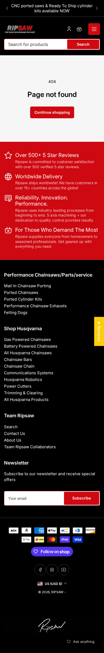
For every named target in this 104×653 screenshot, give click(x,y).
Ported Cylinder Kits (23, 299)
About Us (12, 440)
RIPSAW (57, 592)
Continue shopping (52, 112)
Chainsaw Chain (19, 366)
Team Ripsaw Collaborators (30, 446)
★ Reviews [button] (99, 331)
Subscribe (81, 498)
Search (83, 44)
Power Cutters (17, 386)
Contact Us (14, 433)
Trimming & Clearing (23, 392)
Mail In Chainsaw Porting (27, 285)
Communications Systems (28, 372)
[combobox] (52, 44)
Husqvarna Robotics (23, 379)
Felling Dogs (15, 312)
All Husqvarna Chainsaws (28, 352)
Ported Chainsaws (21, 292)
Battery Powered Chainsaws (30, 346)
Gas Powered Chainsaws (27, 339)
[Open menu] (94, 29)
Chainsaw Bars (18, 359)
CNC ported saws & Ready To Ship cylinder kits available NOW (52, 8)
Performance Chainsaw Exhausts (35, 305)
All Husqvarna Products (26, 399)
